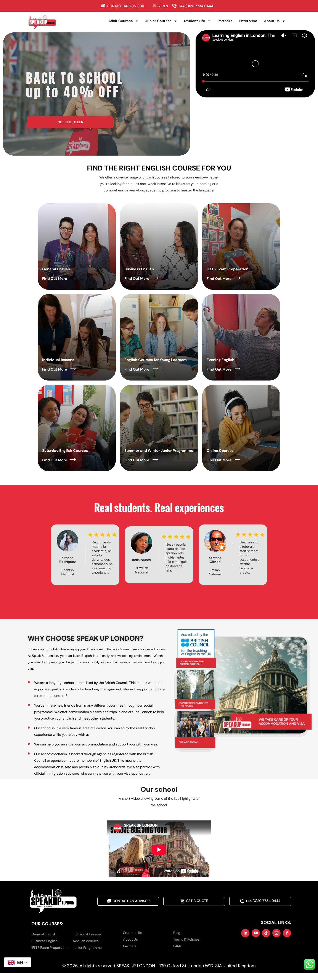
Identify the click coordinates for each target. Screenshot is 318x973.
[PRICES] (154, 6)
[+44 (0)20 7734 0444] (175, 6)
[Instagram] (276, 933)
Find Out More (54, 278)
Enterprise (248, 21)
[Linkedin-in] (245, 933)
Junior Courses (158, 21)
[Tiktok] (266, 933)
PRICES (162, 6)
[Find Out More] (73, 278)
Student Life (194, 21)
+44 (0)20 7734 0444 (195, 6)
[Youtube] (256, 933)
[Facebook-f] (287, 933)
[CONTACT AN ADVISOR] (104, 6)
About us (272, 21)
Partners (225, 21)
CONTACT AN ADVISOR (125, 6)
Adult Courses (120, 21)
